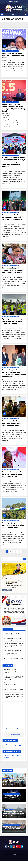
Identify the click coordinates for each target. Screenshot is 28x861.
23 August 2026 (9, 784)
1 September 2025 (7, 325)
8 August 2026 (7, 60)
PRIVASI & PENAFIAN (20, 858)
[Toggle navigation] (13, 14)
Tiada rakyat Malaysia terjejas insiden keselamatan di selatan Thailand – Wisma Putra (13, 677)
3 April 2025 (6, 428)
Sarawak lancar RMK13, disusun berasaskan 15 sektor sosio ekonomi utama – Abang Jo (13, 217)
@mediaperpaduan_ (15, 734)
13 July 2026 (6, 113)
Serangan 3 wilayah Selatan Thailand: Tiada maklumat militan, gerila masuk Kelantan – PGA (14, 696)
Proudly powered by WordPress (9, 852)
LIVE (26, 858)
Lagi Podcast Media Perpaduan (12, 728)
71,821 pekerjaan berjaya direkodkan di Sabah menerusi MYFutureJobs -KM (13, 689)
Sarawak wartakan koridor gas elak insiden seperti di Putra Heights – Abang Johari (13, 423)
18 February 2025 (7, 478)
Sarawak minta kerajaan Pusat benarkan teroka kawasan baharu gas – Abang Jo (13, 474)
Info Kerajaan (9, 155)
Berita (4, 155)
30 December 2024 (8, 529)
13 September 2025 (8, 275)
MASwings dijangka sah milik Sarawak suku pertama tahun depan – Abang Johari (13, 525)
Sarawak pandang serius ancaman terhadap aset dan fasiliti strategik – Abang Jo (12, 270)
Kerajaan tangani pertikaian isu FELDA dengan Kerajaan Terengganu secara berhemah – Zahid (14, 645)
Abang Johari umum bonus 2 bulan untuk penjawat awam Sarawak (13, 56)
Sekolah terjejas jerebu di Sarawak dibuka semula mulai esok (13, 813)
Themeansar (8, 854)
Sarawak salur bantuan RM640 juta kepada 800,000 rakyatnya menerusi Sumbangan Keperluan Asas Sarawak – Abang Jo (13, 162)
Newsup (22, 852)
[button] (23, 14)
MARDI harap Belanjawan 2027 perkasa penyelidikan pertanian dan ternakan (13, 671)
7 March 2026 (6, 169)
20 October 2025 (7, 222)
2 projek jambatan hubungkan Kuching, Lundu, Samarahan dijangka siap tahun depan (13, 321)
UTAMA (2, 858)
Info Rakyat (15, 155)
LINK (6, 858)
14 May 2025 (6, 379)
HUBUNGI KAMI (11, 858)
